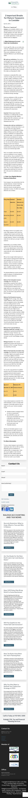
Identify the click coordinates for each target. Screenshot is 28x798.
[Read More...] (9, 548)
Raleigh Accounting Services (10, 788)
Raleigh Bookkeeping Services (14, 791)
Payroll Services (17, 794)
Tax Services (22, 788)
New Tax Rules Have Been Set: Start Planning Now (13, 654)
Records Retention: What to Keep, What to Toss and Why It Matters (14, 525)
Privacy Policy (6, 785)
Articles (3, 739)
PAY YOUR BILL (5, 499)
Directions (14, 787)
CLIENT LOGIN (5, 502)
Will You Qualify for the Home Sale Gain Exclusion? (13, 623)
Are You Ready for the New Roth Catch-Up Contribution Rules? (14, 558)
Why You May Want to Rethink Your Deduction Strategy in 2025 (12, 686)
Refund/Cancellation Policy (18, 785)
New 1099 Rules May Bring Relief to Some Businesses (13, 591)
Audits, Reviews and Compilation (11, 790)
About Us (3, 736)
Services (3, 738)
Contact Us (3, 740)
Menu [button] (14, 7)
